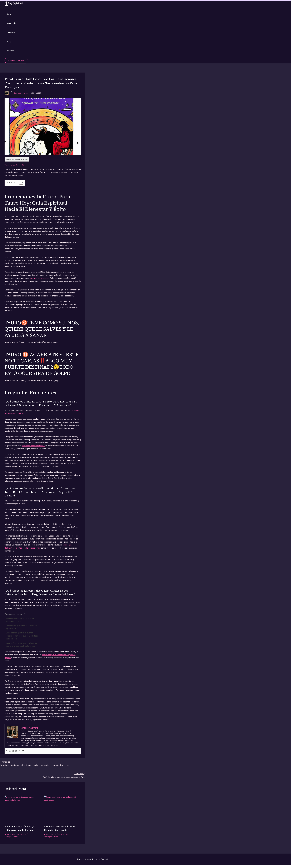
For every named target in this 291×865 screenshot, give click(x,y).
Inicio (9, 14)
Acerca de (11, 23)
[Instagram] (13, 751)
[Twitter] (20, 751)
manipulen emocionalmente (33, 445)
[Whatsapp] (10, 751)
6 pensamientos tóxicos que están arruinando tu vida (20, 620)
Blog (9, 41)
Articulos (21, 834)
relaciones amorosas (40, 278)
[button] (16, 60)
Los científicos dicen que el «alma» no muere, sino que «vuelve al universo (21, 644)
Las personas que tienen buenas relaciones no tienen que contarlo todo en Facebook (22, 636)
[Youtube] (23, 751)
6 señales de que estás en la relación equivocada (21, 627)
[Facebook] (7, 751)
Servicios (11, 32)
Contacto (11, 50)
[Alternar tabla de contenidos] (20, 183)
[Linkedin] (16, 751)
